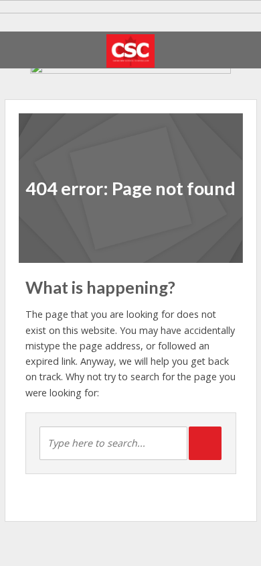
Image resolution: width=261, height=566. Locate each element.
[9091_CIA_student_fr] (130, 71)
